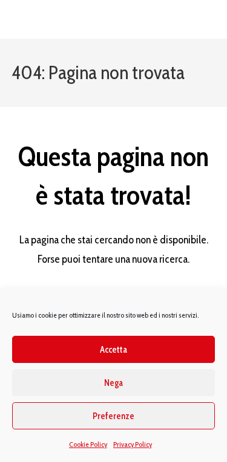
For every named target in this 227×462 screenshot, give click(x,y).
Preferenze (113, 416)
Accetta (113, 349)
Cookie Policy (88, 444)
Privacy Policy (132, 444)
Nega (113, 382)
